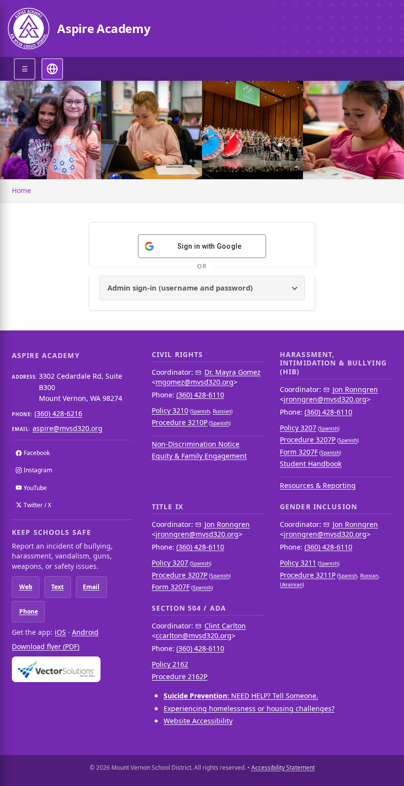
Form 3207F (299, 452)
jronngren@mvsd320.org (325, 399)
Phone (28, 611)
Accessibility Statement (283, 767)
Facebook (37, 453)
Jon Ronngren (355, 389)
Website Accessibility (198, 720)
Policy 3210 (170, 410)
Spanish (200, 411)
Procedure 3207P (308, 439)
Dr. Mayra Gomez (232, 372)
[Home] (28, 28)
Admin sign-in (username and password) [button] (180, 288)
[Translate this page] (52, 69)
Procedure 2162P (179, 676)
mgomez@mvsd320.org (195, 382)
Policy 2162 (170, 664)
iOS (60, 632)
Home (21, 190)
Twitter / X (37, 505)
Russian (222, 411)
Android (85, 632)
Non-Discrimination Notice (195, 444)
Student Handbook (310, 463)
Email (91, 587)
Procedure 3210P (179, 422)
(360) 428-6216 (58, 413)
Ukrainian (291, 584)
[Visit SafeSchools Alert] (72, 669)
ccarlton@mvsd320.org (194, 635)
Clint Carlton (225, 625)
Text (57, 587)
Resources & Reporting (318, 485)
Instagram (38, 470)
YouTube (35, 488)
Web (26, 587)
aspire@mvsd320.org (67, 428)
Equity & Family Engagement (199, 455)
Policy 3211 (298, 562)
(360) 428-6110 (200, 394)
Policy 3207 (298, 427)
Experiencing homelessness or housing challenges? (249, 708)
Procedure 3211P (308, 575)
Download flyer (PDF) (45, 646)
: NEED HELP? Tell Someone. (241, 695)
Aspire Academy (104, 28)
